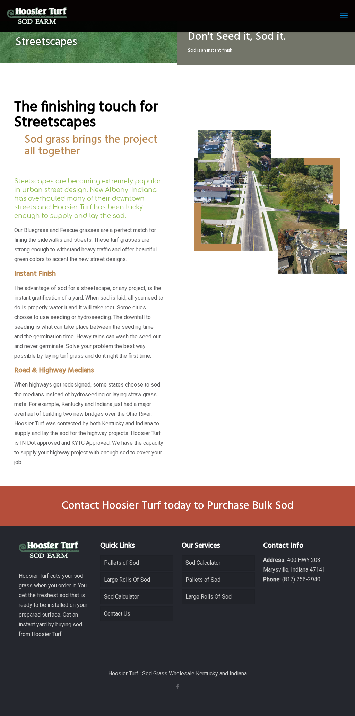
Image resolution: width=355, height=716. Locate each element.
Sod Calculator (121, 596)
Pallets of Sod (121, 562)
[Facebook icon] (177, 687)
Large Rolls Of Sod (127, 579)
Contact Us (117, 613)
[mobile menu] (344, 15)
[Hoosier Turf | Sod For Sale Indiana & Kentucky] (37, 15)
